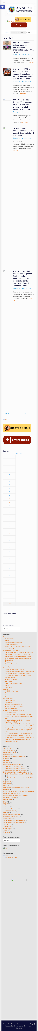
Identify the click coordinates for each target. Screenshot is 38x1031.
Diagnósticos (9, 660)
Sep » (27, 604)
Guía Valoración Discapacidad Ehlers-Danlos (18, 675)
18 (9, 533)
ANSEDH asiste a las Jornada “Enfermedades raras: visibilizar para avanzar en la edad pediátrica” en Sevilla (22, 105)
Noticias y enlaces (10, 712)
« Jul (9, 604)
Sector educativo (10, 677)
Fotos (5, 785)
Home (7, 33)
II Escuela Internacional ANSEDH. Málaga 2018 (18, 733)
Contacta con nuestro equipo (13, 642)
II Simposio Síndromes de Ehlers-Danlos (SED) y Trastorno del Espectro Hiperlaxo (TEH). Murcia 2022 (19, 729)
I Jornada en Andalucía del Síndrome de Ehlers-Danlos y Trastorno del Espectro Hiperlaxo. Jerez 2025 (19, 716)
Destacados (6, 762)
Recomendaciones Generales (13, 664)
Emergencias (9, 666)
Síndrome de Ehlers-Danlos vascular (13, 822)
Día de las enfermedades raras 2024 (15, 766)
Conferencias (7, 754)
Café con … (8, 805)
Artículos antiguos (9, 414)
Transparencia (9, 648)
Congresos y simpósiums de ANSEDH (14, 756)
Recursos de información (10, 668)
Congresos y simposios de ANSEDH (13, 710)
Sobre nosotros (7, 637)
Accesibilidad (22, 1026)
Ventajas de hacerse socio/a (13, 704)
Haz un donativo (10, 700)
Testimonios (8, 687)
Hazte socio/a (9, 702)
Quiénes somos (9, 639)
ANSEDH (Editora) (27, 55)
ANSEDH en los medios (12, 691)
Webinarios (8, 681)
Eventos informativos (11, 809)
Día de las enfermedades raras (14, 693)
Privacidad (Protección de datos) (14, 1024)
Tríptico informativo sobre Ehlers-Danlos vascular (19, 671)
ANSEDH (12, 1022)
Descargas (6, 760)
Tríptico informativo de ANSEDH (14, 669)
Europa (7, 695)
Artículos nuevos (29, 414)
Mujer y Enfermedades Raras (13, 683)
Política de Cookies (10, 1026)
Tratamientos (9, 662)
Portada (5, 812)
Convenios (8, 697)
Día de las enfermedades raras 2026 (15, 770)
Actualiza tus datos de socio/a (14, 706)
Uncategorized (7, 828)
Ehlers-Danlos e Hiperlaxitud (11, 650)
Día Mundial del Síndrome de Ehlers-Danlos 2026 (19, 778)
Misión (7, 640)
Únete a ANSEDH (8, 699)
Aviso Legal (30, 1024)
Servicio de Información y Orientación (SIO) (17, 646)
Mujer (5, 801)
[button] (2, 7)
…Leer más (31, 63)
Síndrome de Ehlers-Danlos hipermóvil (14, 820)
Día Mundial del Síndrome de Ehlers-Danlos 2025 (19, 774)
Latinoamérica (7, 799)
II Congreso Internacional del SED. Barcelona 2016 (19, 737)
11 (9, 509)
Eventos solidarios (10, 811)
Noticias (5, 689)
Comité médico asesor (11, 644)
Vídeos (7, 685)
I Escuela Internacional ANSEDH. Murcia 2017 (18, 735)
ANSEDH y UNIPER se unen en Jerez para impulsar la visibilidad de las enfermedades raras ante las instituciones (23, 74)
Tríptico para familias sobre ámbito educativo (18, 673)
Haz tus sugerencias (11, 708)
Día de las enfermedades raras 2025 (15, 768)
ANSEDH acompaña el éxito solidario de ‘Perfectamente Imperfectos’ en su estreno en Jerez (24, 47)
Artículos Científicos (11, 679)
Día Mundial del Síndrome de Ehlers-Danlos (15, 772)
